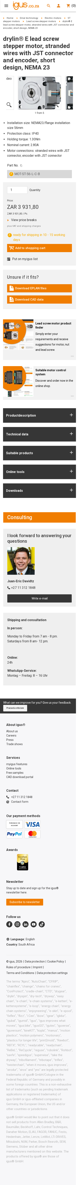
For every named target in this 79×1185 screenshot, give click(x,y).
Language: (23, 939)
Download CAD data (26, 300)
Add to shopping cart (27, 249)
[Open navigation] (6, 5)
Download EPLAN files (27, 289)
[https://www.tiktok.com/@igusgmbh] (42, 924)
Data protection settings (52, 973)
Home (10, 18)
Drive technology (29, 18)
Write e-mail (40, 598)
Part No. (12, 165)
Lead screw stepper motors (41, 21)
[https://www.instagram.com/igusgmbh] (17, 924)
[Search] (48, 5)
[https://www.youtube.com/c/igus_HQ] (34, 924)
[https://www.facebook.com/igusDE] (9, 924)
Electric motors (53, 18)
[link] (39, 290)
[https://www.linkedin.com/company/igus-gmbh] (25, 924)
